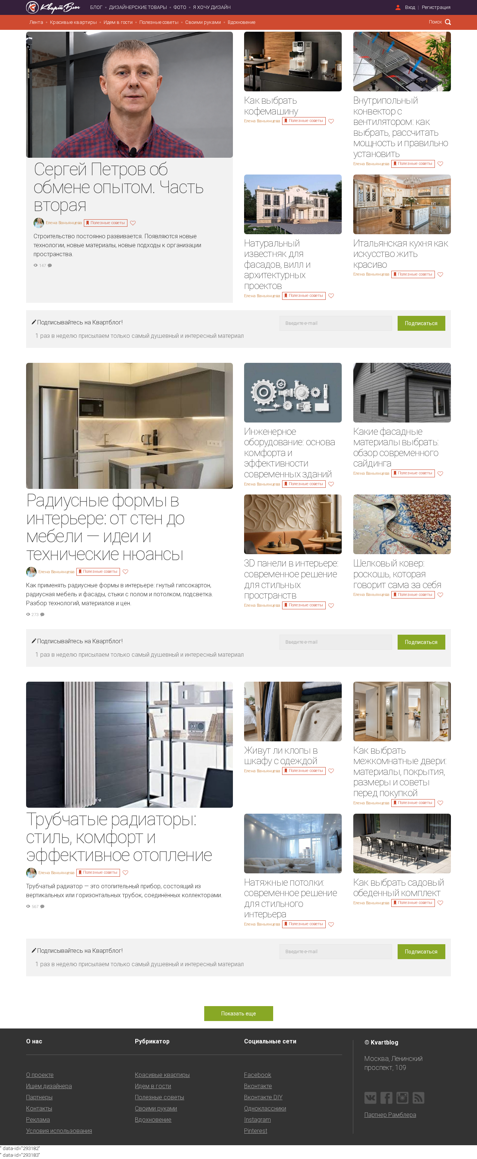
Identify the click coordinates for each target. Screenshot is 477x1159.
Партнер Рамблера (390, 1114)
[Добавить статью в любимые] (133, 222)
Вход (410, 7)
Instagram (257, 1119)
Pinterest (255, 1130)
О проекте (40, 1074)
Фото (180, 7)
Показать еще (238, 1014)
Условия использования (59, 1130)
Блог (96, 7)
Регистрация (436, 7)
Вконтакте (258, 1086)
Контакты (39, 1108)
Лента (36, 22)
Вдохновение (241, 22)
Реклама (38, 1119)
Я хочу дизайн (212, 7)
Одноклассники (265, 1108)
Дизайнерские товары (138, 7)
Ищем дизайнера (49, 1086)
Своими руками (203, 22)
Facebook (257, 1074)
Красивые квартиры (73, 22)
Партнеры (39, 1097)
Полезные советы (159, 22)
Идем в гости (118, 22)
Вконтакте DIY (263, 1097)
